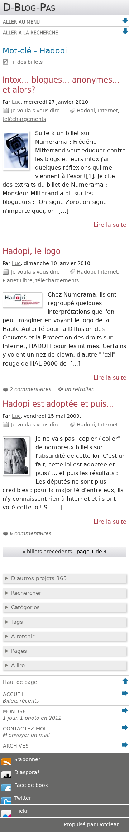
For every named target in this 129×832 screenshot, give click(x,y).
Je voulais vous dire (35, 110)
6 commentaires (30, 533)
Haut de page (20, 682)
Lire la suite (110, 224)
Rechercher (26, 593)
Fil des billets (26, 62)
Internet (108, 110)
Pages (19, 651)
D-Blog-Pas (29, 7)
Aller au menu (21, 22)
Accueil (21, 697)
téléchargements (24, 119)
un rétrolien (80, 389)
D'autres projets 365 (39, 578)
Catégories (25, 607)
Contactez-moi (26, 732)
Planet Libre (18, 280)
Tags (17, 622)
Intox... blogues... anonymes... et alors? (61, 85)
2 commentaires (30, 389)
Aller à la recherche (30, 32)
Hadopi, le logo (32, 251)
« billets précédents (47, 551)
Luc (16, 102)
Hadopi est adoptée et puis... (58, 404)
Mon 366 (32, 715)
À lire (18, 665)
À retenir (22, 636)
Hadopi (86, 110)
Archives (16, 746)
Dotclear (108, 824)
